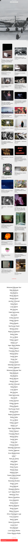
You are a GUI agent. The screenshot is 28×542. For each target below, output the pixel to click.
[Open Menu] (0, 0)
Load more (14, 278)
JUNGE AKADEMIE (14, 0)
